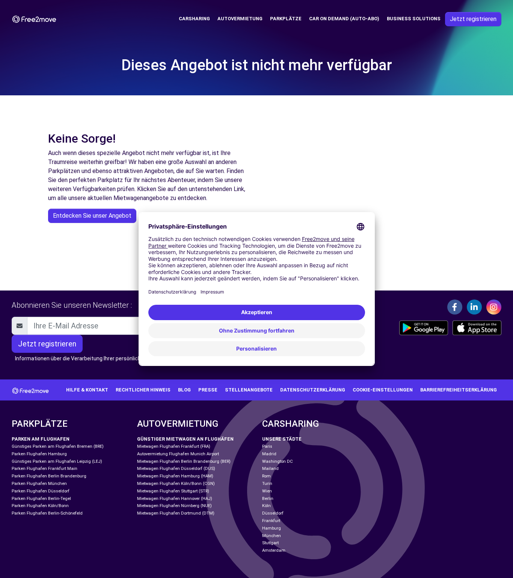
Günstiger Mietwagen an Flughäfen (185, 439)
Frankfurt (271, 520)
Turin (267, 483)
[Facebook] (454, 307)
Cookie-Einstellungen (383, 390)
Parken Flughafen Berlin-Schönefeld (47, 513)
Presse (207, 390)
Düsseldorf (273, 513)
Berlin (267, 498)
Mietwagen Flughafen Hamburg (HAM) (175, 476)
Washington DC (277, 461)
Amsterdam (273, 550)
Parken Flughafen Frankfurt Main (44, 468)
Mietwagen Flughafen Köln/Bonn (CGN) (176, 483)
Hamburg (271, 528)
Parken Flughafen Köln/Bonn (40, 505)
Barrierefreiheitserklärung (458, 390)
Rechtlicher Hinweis (143, 390)
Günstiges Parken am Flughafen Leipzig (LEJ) (57, 461)
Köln (266, 505)
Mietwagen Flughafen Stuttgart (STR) (173, 491)
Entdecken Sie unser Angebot (92, 215)
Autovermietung (240, 18)
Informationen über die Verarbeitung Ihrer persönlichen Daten (89, 358)
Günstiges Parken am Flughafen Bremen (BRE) (58, 446)
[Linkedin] (474, 307)
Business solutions (414, 18)
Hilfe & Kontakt (87, 390)
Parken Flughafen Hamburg (39, 454)
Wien (267, 491)
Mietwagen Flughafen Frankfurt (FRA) (173, 446)
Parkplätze (286, 18)
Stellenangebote (249, 390)
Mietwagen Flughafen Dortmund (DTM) (175, 513)
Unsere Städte (282, 439)
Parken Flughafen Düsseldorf (40, 491)
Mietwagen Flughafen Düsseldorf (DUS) (176, 468)
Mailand (270, 468)
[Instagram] (493, 307)
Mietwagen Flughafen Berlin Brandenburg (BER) (184, 461)
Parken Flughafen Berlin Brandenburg (49, 476)
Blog (184, 390)
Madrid (269, 454)
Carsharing (194, 18)
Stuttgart (270, 542)
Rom (266, 476)
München (271, 535)
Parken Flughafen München (39, 483)
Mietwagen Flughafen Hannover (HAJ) (174, 498)
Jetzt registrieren (473, 19)
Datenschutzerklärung (312, 390)
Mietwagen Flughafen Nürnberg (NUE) (174, 505)
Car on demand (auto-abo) (344, 18)
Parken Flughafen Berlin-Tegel (41, 498)
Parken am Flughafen (40, 439)
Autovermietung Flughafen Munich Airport (178, 454)
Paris (267, 446)
